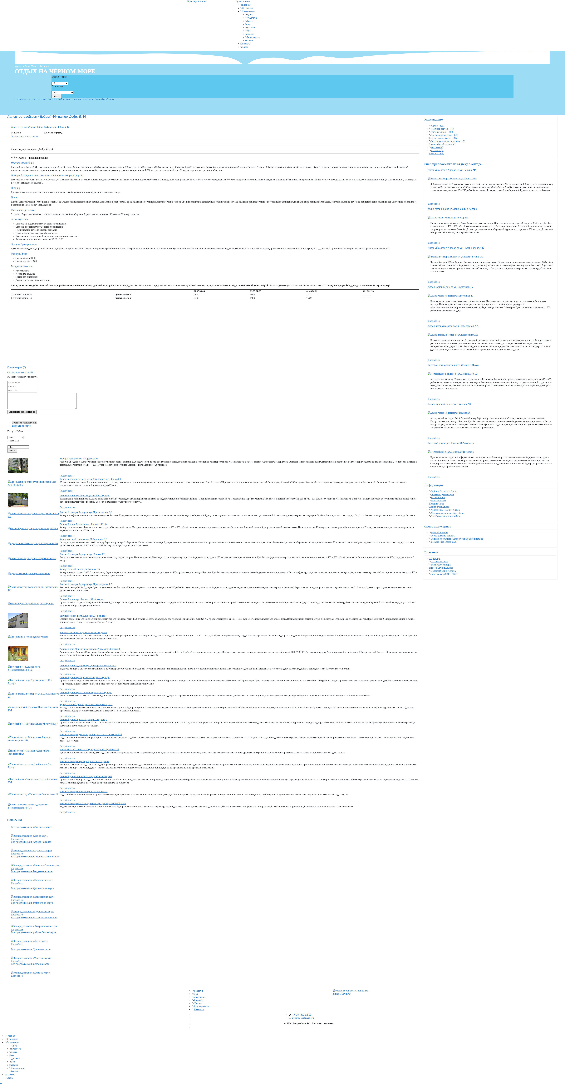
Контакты (245, 43)
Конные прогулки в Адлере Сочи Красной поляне (457, 538)
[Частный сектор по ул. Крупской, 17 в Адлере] (18, 620)
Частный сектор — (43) (442, 129)
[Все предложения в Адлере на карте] (31, 850)
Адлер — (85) (437, 125)
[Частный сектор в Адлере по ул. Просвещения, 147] (33, 588)
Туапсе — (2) (437, 150)
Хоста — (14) (437, 147)
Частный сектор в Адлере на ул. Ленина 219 (82, 554)
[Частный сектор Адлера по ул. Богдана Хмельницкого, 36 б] (33, 738)
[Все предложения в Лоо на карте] (29, 835)
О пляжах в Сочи (439, 561)
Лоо (249, 30)
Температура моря (441, 564)
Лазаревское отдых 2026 (443, 542)
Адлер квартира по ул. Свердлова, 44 (79, 458)
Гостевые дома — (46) (442, 132)
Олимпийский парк (104, 99)
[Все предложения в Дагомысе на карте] (33, 897)
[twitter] (193, 1018)
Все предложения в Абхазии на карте (31, 827)
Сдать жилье (243, 1)
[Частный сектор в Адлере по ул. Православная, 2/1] (33, 515)
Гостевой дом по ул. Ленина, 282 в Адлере (81, 599)
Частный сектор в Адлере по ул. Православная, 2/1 (86, 512)
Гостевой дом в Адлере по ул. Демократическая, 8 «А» (88, 665)
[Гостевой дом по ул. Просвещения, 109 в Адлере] (18, 500)
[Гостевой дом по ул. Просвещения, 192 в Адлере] (33, 681)
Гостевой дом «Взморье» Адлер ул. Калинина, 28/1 (86, 776)
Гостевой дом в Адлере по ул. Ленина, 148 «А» (83, 524)
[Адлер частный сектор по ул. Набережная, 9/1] (33, 543)
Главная (246, 4)
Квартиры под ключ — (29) (443, 138)
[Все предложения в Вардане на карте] (32, 880)
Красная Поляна (439, 532)
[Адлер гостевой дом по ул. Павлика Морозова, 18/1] (33, 708)
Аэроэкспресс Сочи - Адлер (445, 510)
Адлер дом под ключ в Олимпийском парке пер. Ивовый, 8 (91, 479)
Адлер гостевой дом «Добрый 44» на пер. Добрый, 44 (46, 116)
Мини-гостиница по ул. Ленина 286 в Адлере (83, 632)
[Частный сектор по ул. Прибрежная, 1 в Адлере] (33, 765)
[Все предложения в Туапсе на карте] (31, 958)
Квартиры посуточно (82, 99)
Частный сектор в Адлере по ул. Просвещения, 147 (86, 584)
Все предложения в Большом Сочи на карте (35, 856)
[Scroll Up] (1, 1083)
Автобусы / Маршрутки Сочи (446, 516)
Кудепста (252, 17)
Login (245, 47)
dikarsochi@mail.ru (303, 1018)
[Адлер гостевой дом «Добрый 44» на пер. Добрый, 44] (40, 127)
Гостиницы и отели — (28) (444, 135)
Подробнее (17, 839)
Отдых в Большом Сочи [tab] (24, 422)
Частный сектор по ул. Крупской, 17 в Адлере (83, 616)
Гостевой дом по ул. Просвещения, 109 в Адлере (84, 495)
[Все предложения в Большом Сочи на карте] (35, 865)
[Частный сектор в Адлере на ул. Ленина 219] (32, 558)
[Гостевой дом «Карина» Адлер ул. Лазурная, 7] (33, 723)
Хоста (250, 21)
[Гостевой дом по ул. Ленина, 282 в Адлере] (31, 603)
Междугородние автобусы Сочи (447, 513)
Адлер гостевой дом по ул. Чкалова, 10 (80, 569)
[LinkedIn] (193, 1024)
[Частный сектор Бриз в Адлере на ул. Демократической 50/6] (33, 806)
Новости (198, 990)
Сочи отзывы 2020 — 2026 (444, 574)
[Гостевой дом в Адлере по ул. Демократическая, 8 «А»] (33, 668)
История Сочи (436, 503)
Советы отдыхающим (442, 494)
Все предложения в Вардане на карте (32, 871)
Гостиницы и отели (25, 99)
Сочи (247, 24)
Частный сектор (62, 99)
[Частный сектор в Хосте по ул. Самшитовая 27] (33, 794)
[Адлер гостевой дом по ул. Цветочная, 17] (450, 295)
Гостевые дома (44, 99)
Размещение (248, 11)
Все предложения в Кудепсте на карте (32, 903)
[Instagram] (193, 1027)
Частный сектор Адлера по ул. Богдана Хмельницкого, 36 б (91, 734)
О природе (434, 558)
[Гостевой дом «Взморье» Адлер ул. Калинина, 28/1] (33, 780)
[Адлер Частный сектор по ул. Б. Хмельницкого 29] (33, 695)
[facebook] (193, 1014)
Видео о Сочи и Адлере (441, 568)
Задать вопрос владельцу (24, 136)
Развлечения (438, 497)
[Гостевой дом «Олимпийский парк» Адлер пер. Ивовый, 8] (18, 653)
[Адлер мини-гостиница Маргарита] (28, 636)
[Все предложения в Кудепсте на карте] (32, 911)
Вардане (249, 34)
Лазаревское (253, 37)
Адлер (250, 14)
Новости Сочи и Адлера (443, 571)
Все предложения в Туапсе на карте (31, 949)
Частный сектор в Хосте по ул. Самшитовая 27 (83, 791)
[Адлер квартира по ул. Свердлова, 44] (18, 465)
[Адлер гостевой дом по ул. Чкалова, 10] (29, 573)
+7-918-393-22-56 (302, 1014)
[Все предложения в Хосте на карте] (30, 972)
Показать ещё (14, 819)
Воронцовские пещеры (443, 535)
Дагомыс (251, 27)
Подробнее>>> (67, 475)
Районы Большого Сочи (443, 491)
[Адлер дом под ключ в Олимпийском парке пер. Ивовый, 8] (33, 483)
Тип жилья (57, 86)
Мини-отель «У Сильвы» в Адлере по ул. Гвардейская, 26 (89, 749)
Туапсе (198, 1003)
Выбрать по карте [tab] (21, 426)
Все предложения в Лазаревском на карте (34, 917)
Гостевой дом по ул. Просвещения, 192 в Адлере (84, 677)
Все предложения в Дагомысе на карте (32, 888)
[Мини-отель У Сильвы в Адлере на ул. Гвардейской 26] (33, 752)
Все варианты (201, 1006)
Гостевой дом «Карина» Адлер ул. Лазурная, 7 (83, 719)
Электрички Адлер (439, 507)
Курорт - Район (59, 77)
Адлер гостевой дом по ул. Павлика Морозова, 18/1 (86, 704)
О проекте (247, 8)
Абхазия (249, 40)
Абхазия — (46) (436, 153)
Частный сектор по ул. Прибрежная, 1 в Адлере (84, 761)
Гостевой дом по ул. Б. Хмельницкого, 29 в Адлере (86, 692)
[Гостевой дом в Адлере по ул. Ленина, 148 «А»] (33, 528)
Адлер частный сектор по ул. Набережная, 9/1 (83, 539)
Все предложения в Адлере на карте (31, 842)
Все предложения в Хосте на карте (30, 964)
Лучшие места (438, 500)
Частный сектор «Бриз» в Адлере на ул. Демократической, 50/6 (93, 803)
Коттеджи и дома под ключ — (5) (448, 141)
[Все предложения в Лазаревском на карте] (34, 926)
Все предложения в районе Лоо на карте (33, 932)
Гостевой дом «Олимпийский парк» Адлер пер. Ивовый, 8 (90, 649)
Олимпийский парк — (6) (442, 144)
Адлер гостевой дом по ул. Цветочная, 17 (450, 287)
